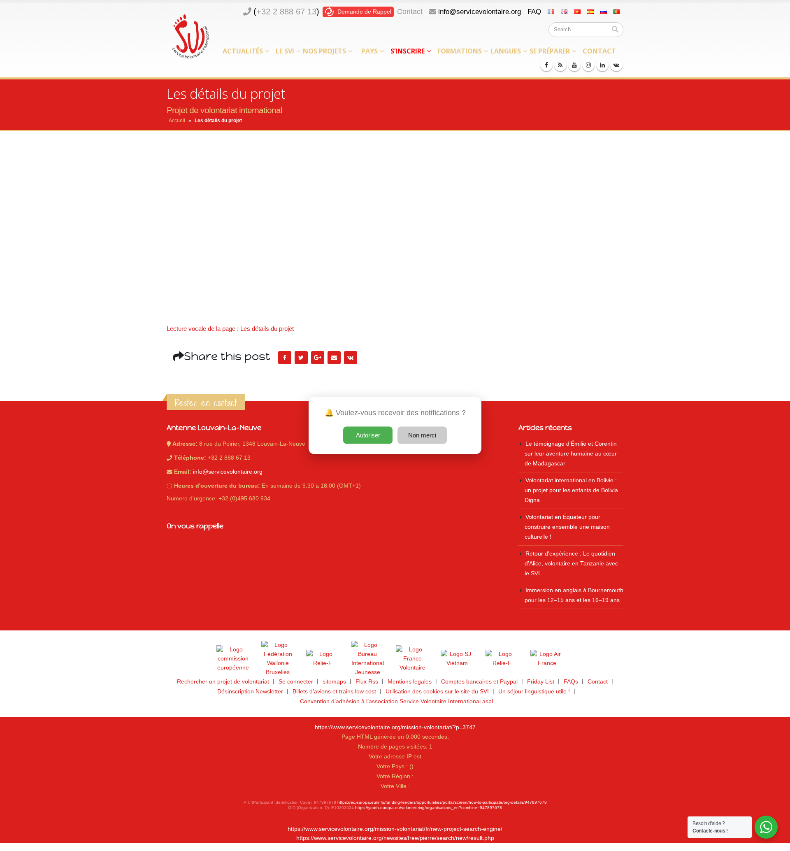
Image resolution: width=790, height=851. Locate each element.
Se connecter (296, 682)
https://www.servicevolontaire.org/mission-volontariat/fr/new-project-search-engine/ (395, 829)
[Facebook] (546, 65)
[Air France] (546, 659)
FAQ (534, 11)
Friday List (540, 682)
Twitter (301, 357)
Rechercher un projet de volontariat (223, 682)
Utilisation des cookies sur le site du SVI (437, 691)
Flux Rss (367, 682)
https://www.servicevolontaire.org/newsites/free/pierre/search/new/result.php (395, 838)
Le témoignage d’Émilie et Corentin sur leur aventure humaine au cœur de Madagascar (571, 454)
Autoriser (368, 435)
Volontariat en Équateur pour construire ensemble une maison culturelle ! (567, 527)
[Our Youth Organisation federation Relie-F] (322, 659)
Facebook (284, 357)
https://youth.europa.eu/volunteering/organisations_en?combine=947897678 (428, 807)
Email (334, 357)
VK (350, 357)
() (286, 11)
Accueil (177, 120)
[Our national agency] (367, 659)
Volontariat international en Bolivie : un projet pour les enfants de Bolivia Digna (571, 490)
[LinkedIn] (602, 65)
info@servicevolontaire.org (479, 11)
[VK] (616, 65)
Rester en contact (206, 403)
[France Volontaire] (412, 658)
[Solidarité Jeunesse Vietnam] (457, 659)
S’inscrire (407, 51)
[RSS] (560, 65)
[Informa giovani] (502, 659)
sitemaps (334, 682)
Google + (317, 357)
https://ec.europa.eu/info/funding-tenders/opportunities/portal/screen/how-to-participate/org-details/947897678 (442, 802)
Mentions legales (410, 682)
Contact (410, 11)
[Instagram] (588, 65)
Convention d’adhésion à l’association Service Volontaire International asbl (396, 701)
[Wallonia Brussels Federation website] (277, 659)
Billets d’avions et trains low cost (334, 691)
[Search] (615, 30)
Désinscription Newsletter (250, 691)
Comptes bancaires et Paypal (479, 682)
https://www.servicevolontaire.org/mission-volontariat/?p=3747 (395, 727)
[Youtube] (574, 65)
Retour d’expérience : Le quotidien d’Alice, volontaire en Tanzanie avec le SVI (571, 564)
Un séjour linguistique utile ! (534, 691)
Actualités (243, 51)
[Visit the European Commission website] (232, 658)
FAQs (571, 682)
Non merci (422, 435)
